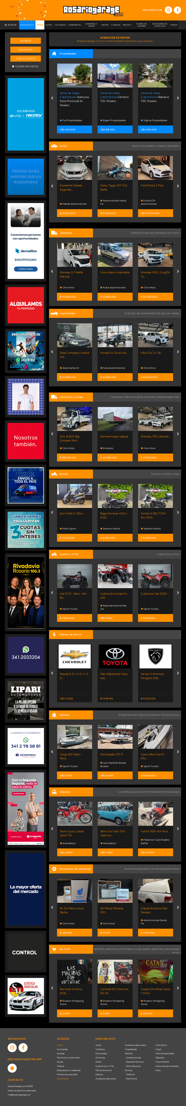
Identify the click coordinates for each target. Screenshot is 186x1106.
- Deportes (159, 1057)
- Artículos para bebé (164, 1053)
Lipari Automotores (154, 608)
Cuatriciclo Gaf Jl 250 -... (115, 593)
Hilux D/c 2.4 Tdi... (111, 352)
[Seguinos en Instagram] (168, 10)
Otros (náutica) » (170, 714)
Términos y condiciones (68, 1057)
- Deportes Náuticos (134, 1062)
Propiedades (131, 1049)
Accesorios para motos (165, 868)
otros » (176, 952)
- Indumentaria (161, 1062)
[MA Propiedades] (26, 440)
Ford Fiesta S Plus (111, 185)
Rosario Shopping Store (72, 1002)
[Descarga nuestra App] (12, 1068)
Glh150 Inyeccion (151, 513)
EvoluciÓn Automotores (108, 202)
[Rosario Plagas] (26, 951)
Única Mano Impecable (74, 272)
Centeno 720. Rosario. (74, 97)
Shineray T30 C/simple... (115, 436)
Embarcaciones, (128, 714)
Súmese (60, 1053)
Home (60, 1045)
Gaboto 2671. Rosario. (154, 97)
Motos (98, 1062)
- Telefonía (130, 1074)
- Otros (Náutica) (133, 1066)
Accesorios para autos (106, 1078)
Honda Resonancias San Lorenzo (154, 527)
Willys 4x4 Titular (151, 831)
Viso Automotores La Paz (154, 366)
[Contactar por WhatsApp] (26, 176)
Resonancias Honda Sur (73, 607)
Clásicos (99, 1074)
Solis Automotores (73, 367)
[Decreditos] (26, 240)
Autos (98, 1045)
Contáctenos (63, 1078)
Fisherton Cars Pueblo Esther (114, 841)
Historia (60, 1066)
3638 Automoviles (154, 287)
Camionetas (101, 1053)
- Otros (157, 1070)
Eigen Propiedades (73, 120)
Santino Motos (71, 528)
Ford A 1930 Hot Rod (113, 831)
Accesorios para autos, (137, 868)
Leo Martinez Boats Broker (73, 764)
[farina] (26, 889)
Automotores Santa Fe (73, 202)
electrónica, (113, 949)
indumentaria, (172, 949)
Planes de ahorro (104, 1070)
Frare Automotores (73, 287)
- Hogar (157, 1049)
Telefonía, (100, 949)
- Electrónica (131, 1078)
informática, (127, 949)
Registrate (25, 49)
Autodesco (69, 843)
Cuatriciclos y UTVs (105, 1066)
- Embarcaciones (133, 1057)
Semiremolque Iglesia (74, 436)
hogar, (139, 949)
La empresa (62, 1049)
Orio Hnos (109, 287)
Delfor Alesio (151, 203)
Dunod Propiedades (155, 120)
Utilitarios (100, 1049)
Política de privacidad (67, 1074)
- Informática (160, 1045)
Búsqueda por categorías (68, 1070)
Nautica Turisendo (154, 766)
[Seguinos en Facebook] (177, 10)
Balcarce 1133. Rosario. (114, 97)
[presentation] (52, 98)
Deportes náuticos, (149, 714)
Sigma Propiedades (115, 120)
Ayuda (60, 1062)
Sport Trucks (110, 608)
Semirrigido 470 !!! (71, 754)
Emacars (67, 448)
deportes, (158, 949)
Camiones (100, 1057)
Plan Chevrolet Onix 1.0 (155, 674)
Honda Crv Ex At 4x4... (74, 352)
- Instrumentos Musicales (166, 1066)
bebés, (147, 949)
